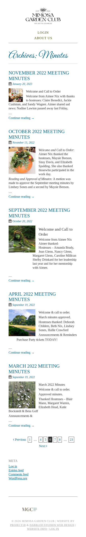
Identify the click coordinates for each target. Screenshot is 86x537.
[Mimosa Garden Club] (43, 21)
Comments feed (18, 474)
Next (42, 446)
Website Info (37, 528)
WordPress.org (18, 478)
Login (43, 32)
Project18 (18, 525)
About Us (43, 38)
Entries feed (16, 470)
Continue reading (21, 118)
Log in (13, 466)
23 (71, 439)
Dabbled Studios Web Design (52, 525)
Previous (20, 439)
